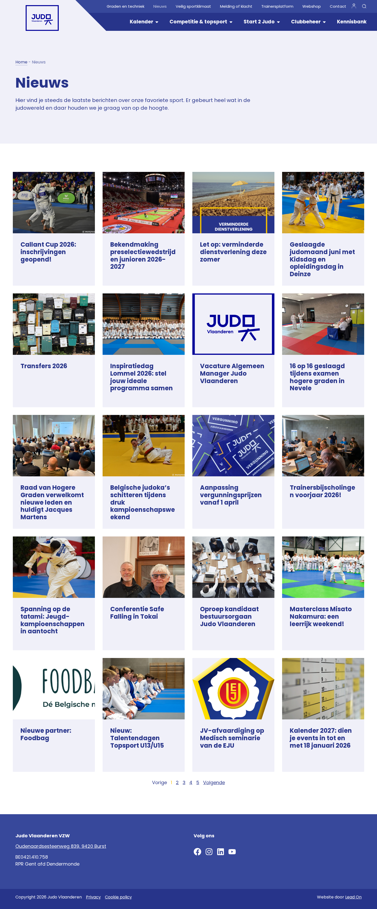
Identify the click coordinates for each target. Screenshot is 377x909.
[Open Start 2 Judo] (278, 22)
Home (21, 62)
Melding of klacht (236, 6)
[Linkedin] (220, 852)
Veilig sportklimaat (193, 6)
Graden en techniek (125, 6)
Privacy (93, 897)
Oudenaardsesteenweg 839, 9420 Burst (60, 846)
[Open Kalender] (156, 22)
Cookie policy (118, 897)
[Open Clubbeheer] (324, 22)
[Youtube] (232, 852)
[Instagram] (209, 852)
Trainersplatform (277, 6)
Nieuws (160, 6)
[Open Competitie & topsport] (231, 22)
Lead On (353, 897)
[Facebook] (197, 852)
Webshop (311, 6)
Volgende (214, 782)
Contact (338, 6)
